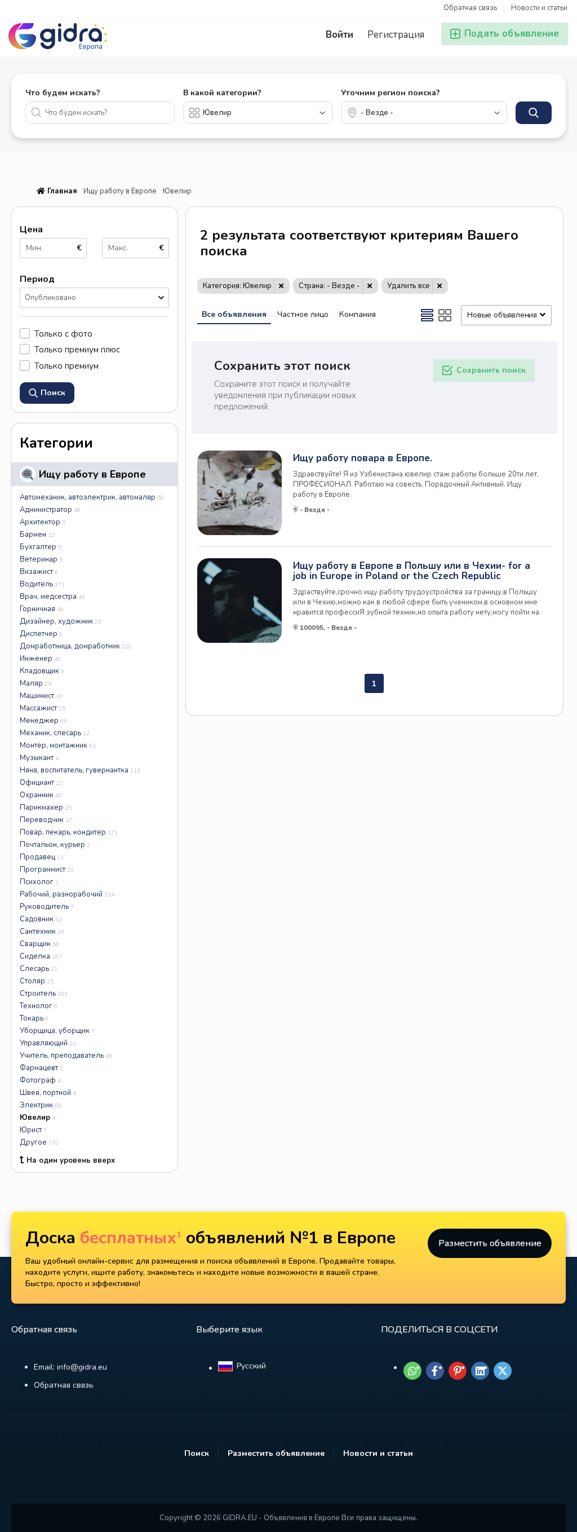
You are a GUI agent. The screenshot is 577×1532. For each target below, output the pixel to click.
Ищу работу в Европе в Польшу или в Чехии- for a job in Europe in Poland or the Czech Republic (411, 571)
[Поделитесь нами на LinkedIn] (480, 1371)
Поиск (196, 1453)
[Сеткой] (445, 315)
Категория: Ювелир (237, 286)
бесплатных (130, 1238)
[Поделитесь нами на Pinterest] (458, 1371)
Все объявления (234, 314)
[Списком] (427, 315)
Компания (357, 314)
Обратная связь (470, 8)
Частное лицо (303, 314)
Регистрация (395, 34)
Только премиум (66, 365)
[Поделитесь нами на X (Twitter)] (503, 1371)
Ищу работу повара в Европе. (362, 458)
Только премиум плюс (77, 349)
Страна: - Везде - (329, 286)
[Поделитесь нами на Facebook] (435, 1371)
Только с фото (63, 333)
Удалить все (408, 286)
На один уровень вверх (70, 1160)
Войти (339, 34)
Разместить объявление (490, 1243)
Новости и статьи (539, 8)
